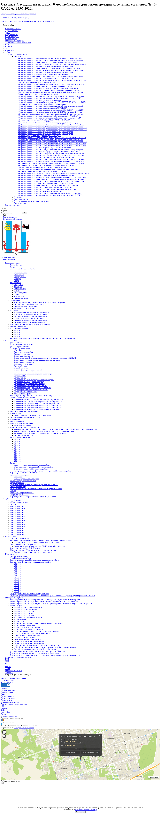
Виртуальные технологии (24, 728)
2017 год (17, 443)
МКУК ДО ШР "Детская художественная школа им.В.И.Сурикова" (39, 623)
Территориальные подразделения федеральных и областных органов (39, 302)
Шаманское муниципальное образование (29, 322)
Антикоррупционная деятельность (18, 657)
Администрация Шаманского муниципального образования (36, 409)
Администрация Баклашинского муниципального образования (37, 407)
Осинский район (20, 293)
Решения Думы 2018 (17, 518)
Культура (17, 279)
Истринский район (21, 298)
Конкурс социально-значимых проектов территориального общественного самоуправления (44, 338)
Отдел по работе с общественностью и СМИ (30, 386)
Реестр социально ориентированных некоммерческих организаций (35, 396)
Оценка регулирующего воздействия (23, 344)
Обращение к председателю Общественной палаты (33, 552)
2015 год (17, 439)
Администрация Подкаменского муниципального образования (37, 405)
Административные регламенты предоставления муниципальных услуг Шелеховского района (45, 600)
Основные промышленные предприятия (29, 304)
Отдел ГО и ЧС (20, 376)
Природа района (20, 277)
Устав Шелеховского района (20, 558)
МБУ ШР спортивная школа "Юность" (28, 617)
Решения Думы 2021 (17, 524)
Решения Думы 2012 (17, 506)
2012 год (17, 592)
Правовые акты (11, 554)
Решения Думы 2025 (17, 532)
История (13, 267)
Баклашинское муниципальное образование (30, 316)
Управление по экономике (24, 362)
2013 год (17, 590)
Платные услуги (16, 605)
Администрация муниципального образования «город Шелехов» (38, 400)
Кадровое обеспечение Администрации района (32, 465)
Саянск (16, 295)
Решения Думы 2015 (17, 512)
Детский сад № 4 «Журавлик (24, 637)
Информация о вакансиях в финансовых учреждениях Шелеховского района (43, 471)
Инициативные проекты (19, 328)
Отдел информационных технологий (28, 370)
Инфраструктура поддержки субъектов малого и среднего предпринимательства (44, 431)
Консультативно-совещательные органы (25, 417)
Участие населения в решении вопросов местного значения (36, 542)
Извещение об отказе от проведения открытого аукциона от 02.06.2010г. (28, 21)
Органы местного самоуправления (22, 398)
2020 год (17, 449)
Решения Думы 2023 (17, 528)
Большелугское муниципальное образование (30, 314)
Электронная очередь (9, 716)
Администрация (11, 340)
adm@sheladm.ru (7, 682)
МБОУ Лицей (19, 621)
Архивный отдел (20, 366)
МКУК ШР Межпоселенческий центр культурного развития (36, 631)
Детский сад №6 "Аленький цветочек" (28, 607)
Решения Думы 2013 (17, 508)
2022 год (17, 453)
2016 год (17, 441)
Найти (24, 213)
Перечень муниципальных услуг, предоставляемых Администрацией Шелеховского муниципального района (51, 604)
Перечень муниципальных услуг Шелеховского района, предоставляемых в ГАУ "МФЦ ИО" (44, 602)
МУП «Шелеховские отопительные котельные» (32, 633)
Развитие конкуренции (22, 425)
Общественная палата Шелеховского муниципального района (33, 550)
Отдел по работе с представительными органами (32, 388)
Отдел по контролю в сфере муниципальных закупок (34, 380)
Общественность (11, 536)
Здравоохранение (20, 273)
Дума (7, 499)
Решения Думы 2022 (17, 526)
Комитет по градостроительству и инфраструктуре (33, 374)
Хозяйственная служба (22, 394)
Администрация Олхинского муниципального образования (36, 403)
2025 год (17, 334)
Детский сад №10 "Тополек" (24, 611)
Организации (15, 300)
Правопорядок (15, 419)
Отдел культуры (20, 378)
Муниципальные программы (20, 437)
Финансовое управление (23, 364)
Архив (3, 714)
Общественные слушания (19, 538)
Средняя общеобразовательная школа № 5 (29, 643)
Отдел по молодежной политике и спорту (29, 384)
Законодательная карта (18, 556)
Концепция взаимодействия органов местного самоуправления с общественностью (41, 540)
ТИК (7, 661)
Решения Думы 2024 (17, 530)
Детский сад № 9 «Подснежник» (26, 609)
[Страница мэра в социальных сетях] (1, 724)
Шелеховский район (12, 263)
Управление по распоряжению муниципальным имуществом (37, 360)
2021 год (17, 451)
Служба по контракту (18, 487)
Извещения (18, 477)
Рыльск (16, 291)
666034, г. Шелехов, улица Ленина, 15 (15, 678)
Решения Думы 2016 (17, 514)
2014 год (17, 588)
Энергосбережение (17, 421)
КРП (7, 659)
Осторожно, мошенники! (19, 495)
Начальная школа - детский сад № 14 (27, 639)
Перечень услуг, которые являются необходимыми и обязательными (35, 653)
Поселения (14, 310)
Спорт (16, 281)
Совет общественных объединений (23, 544)
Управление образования (23, 356)
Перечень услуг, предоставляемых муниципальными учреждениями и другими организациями (45, 655)
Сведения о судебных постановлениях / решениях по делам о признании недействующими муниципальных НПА (52, 596)
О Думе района (15, 501)
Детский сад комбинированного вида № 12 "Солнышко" (35, 649)
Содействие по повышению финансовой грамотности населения (34, 485)
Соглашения (14, 504)
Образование (19, 275)
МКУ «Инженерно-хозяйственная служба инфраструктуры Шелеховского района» (45, 647)
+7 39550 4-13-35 (7, 680)
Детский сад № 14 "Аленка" (24, 613)
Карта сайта (5, 712)
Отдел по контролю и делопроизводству (29, 382)
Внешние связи (15, 283)
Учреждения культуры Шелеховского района (31, 469)
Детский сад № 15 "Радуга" (24, 615)
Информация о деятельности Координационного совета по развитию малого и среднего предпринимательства (55, 429)
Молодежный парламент (19, 502)
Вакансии (13, 463)
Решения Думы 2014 (17, 510)
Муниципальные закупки (19, 475)
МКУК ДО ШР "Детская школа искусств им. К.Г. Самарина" (36, 645)
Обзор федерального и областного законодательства (29, 594)
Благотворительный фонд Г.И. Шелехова (25, 548)
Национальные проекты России (22, 493)
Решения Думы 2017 (17, 516)
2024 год (17, 332)
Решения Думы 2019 (17, 520)
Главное (13, 491)
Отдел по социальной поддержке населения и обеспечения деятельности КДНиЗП (45, 358)
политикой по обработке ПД (86, 810)
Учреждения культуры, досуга (25, 308)
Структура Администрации (20, 348)
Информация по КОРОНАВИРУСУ (23, 473)
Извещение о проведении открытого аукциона (18, 14)
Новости (4, 708)
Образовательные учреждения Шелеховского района (33, 467)
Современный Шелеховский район (23, 269)
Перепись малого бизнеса (23, 435)
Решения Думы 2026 (17, 534)
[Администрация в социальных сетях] (2, 720)
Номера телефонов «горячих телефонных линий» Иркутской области (36, 489)
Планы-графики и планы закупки (26, 479)
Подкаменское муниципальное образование (30, 320)
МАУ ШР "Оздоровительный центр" (28, 635)
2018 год (17, 445)
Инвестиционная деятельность (21, 423)
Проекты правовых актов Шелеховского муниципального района (34, 560)
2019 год (17, 447)
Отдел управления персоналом (25, 392)
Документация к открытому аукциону (15, 17)
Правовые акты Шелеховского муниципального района (30, 562)
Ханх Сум (18, 287)
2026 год (17, 336)
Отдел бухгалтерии (21, 368)
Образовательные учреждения (25, 306)
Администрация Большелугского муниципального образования (38, 401)
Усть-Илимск (19, 297)
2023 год (17, 330)
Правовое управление (22, 354)
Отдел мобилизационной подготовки (28, 372)
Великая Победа (16, 265)
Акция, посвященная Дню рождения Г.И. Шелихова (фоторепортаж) (39, 546)
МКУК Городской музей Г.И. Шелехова (28, 629)
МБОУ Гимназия (20, 619)
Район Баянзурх (20, 289)
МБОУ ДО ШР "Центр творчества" (27, 627)
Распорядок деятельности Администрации (26, 411)
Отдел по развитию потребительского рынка (31, 390)
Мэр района (18, 350)
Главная (4, 688)
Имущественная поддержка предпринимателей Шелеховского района (40, 433)
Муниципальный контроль (20, 346)
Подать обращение (17, 483)
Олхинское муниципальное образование (29, 318)
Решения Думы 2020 (17, 522)
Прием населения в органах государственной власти (33, 415)
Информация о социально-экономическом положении (30, 324)
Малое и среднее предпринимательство (24, 427)
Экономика (18, 271)
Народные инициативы (18, 326)
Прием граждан (15, 413)
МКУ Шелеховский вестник (24, 625)
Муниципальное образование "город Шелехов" (32, 312)
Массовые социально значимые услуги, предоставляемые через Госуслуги (37, 651)
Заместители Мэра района (24, 352)
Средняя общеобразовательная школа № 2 (29, 641)
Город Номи (18, 285)
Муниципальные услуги (14, 598)
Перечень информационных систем (23, 481)
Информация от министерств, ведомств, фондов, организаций (33, 497)
